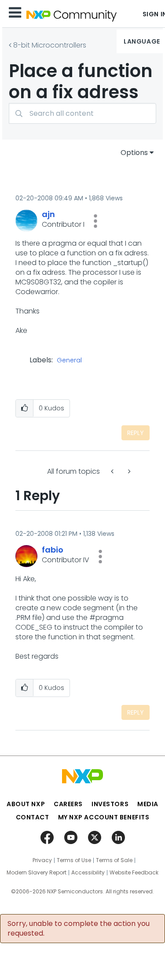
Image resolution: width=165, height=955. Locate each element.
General (69, 361)
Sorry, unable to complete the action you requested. (78, 928)
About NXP (26, 804)
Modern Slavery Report (36, 872)
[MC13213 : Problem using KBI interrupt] (113, 471)
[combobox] (82, 113)
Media (147, 804)
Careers (68, 804)
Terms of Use (74, 860)
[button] (95, 221)
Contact (32, 817)
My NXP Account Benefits (104, 817)
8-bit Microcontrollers (49, 45)
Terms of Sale (114, 860)
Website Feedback (134, 872)
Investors (110, 804)
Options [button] (134, 152)
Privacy (42, 860)
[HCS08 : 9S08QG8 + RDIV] (128, 471)
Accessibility (88, 872)
